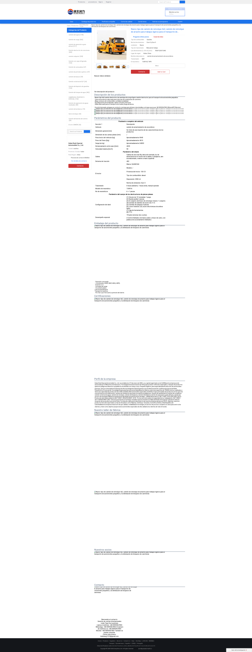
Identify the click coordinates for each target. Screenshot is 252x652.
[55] (75, 124)
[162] (77, 62)
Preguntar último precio (141, 37)
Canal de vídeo (158, 37)
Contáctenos (142, 21)
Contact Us (127, 641)
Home (99, 641)
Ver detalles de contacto (79, 161)
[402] (79, 92)
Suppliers (112, 641)
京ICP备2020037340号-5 (145, 648)
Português (140, 643)
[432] (79, 51)
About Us (119, 641)
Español (180, 21)
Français (111, 643)
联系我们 (151, 641)
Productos (81, 2)
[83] (78, 104)
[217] (77, 45)
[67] (77, 67)
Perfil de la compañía (108, 21)
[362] (76, 39)
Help (132, 641)
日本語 (133, 643)
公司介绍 (144, 641)
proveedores (92, 2)
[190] (76, 98)
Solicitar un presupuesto (160, 21)
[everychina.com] (71, 2)
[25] (75, 114)
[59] (76, 77)
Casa (71, 21)
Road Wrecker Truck (84, 25)
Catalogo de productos (89, 21)
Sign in (101, 2)
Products (105, 641)
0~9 (154, 646)
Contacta (80, 166)
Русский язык (120, 643)
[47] (79, 72)
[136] (76, 35)
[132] (79, 87)
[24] (78, 81)
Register (108, 2)
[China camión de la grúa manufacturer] (76, 12)
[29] (78, 119)
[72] (77, 109)
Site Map (138, 641)
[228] (76, 56)
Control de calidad (126, 21)
